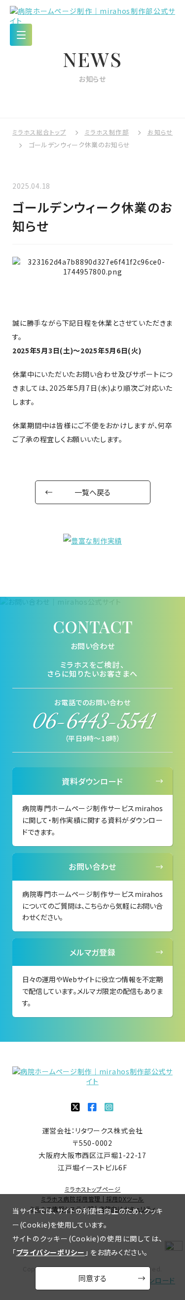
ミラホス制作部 (106, 132)
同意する (92, 1278)
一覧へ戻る (92, 492)
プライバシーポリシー (50, 1252)
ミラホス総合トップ (39, 132)
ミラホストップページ (93, 1189)
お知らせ (160, 132)
